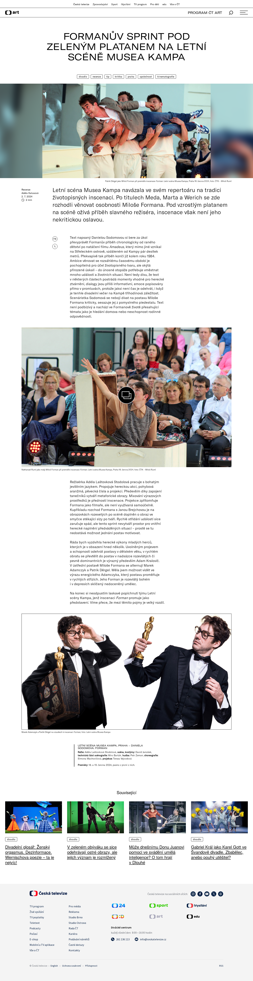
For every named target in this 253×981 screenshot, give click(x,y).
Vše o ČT (175, 4)
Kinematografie (165, 76)
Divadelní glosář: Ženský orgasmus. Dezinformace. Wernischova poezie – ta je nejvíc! (29, 854)
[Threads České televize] (220, 895)
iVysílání (125, 4)
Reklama (74, 912)
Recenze (97, 76)
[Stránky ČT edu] (205, 917)
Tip (107, 76)
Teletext (35, 922)
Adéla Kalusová (30, 193)
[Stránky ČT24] (118, 906)
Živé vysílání (37, 912)
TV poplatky (37, 917)
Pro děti (154, 4)
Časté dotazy (76, 944)
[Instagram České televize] (193, 895)
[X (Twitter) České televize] (214, 895)
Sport (114, 4)
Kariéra (73, 933)
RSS (221, 965)
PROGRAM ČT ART (205, 12)
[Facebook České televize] (200, 895)
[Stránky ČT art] (156, 917)
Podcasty (35, 928)
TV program (140, 4)
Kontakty (74, 950)
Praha (131, 76)
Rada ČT (73, 928)
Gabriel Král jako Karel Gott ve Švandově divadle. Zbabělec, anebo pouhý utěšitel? (218, 852)
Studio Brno (76, 917)
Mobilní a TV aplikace (42, 944)
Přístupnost (91, 965)
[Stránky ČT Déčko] (118, 917)
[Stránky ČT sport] (158, 906)
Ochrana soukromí (71, 965)
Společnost (146, 76)
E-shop (34, 939)
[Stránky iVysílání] (205, 906)
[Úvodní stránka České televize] (48, 895)
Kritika (118, 76)
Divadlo (83, 76)
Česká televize (81, 4)
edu (164, 4)
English (54, 965)
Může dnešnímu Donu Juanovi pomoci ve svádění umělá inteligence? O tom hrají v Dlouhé (156, 854)
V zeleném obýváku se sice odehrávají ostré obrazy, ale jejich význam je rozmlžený (92, 852)
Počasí (33, 933)
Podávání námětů (79, 939)
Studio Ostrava (77, 922)
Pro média (75, 906)
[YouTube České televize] (207, 895)
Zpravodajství (100, 4)
